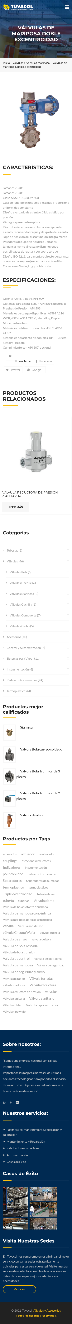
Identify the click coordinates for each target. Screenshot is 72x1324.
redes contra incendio (42, 874)
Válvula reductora (43, 985)
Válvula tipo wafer (15, 1011)
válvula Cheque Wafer (19, 932)
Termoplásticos (17, 691)
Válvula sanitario (41, 998)
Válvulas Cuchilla (21, 604)
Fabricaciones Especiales (23, 1148)
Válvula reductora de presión (22, 992)
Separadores (12, 880)
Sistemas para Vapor (20, 658)
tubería (8, 900)
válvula (8, 926)
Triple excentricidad (17, 894)
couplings (10, 861)
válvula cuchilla (50, 932)
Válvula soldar (12, 1005)
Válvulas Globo (20, 626)
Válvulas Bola (18, 572)
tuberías (23, 900)
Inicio (6, 63)
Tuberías (12, 550)
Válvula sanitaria (14, 998)
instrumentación (36, 867)
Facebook (45, 361)
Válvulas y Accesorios (47, 1310)
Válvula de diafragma (48, 958)
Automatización (17, 1155)
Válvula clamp (44, 900)
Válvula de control (16, 958)
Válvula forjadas (41, 978)
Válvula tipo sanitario (42, 1005)
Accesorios (14, 637)
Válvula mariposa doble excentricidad (27, 919)
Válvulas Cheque (21, 583)
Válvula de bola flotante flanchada (25, 907)
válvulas (51, 992)
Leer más (16, 507)
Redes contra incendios (22, 680)
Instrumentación (18, 669)
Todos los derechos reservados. (36, 1315)
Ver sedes (19, 1289)
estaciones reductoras (36, 861)
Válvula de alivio (15, 939)
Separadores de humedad (43, 880)
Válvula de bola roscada (20, 946)
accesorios (10, 854)
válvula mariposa (14, 985)
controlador (47, 854)
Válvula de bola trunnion (19, 952)
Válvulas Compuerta (23, 615)
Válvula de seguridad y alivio (24, 972)
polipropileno (13, 874)
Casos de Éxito (16, 1161)
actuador (28, 854)
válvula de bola (41, 939)
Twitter (15, 370)
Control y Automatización (24, 647)
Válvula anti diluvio (30, 926)
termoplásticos (38, 887)
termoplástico (13, 887)
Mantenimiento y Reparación (26, 1141)
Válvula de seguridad (51, 965)
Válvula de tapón (14, 978)
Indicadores (12, 867)
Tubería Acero (46, 894)
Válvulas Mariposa (38, 63)
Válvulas (18, 63)
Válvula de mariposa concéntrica (27, 913)
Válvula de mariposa (18, 965)
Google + (38, 370)
